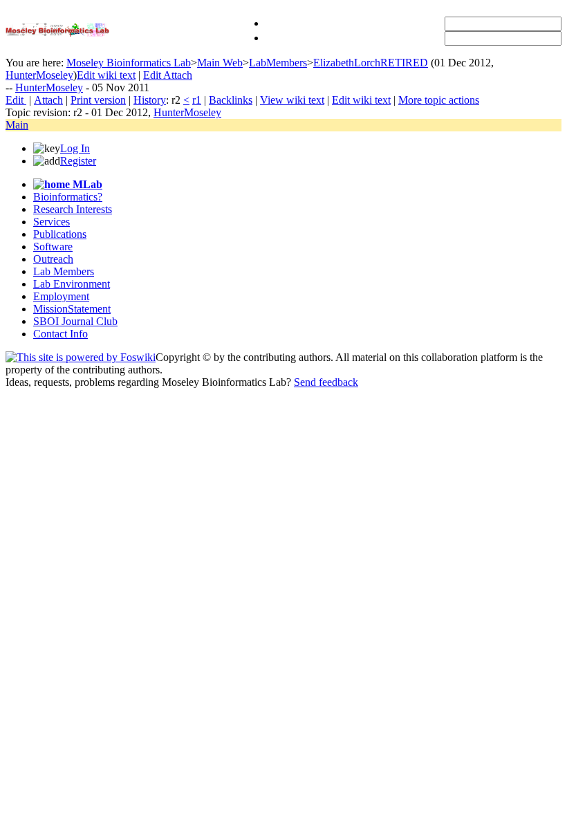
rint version (98, 100)
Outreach (53, 259)
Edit (153, 75)
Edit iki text (106, 75)
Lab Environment (71, 284)
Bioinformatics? (67, 197)
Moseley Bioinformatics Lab (128, 62)
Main (17, 125)
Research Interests (72, 209)
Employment (61, 296)
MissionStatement (72, 309)
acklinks (230, 100)
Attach (177, 75)
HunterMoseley (39, 75)
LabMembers (278, 62)
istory (149, 100)
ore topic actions (438, 100)
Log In (75, 148)
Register (78, 161)
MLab (86, 184)
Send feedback (326, 382)
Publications (59, 234)
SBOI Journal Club (75, 321)
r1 (196, 100)
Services (51, 222)
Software (53, 246)
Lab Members (63, 271)
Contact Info (60, 334)
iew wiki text (292, 100)
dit (16, 100)
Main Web (220, 62)
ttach (48, 100)
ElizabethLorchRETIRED (370, 62)
